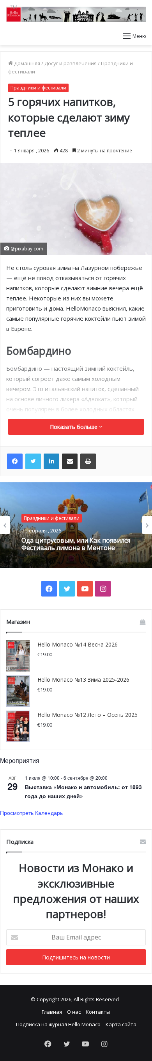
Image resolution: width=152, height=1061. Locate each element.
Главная (52, 1011)
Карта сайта (121, 1024)
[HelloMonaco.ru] (76, 13)
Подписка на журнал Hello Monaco (58, 1024)
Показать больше (74, 426)
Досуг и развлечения (70, 63)
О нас (74, 1011)
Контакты (98, 1011)
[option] (76, 525)
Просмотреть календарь (31, 812)
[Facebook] (15, 461)
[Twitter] (33, 461)
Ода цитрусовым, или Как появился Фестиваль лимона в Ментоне (75, 544)
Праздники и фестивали (38, 87)
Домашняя (26, 63)
